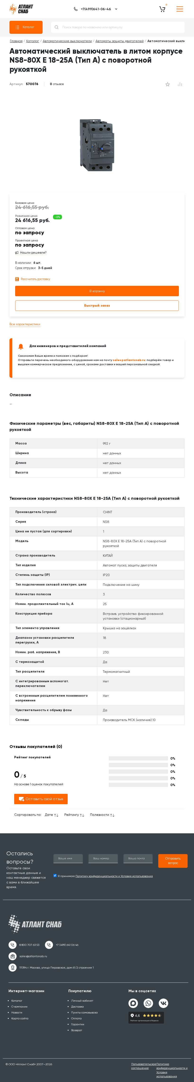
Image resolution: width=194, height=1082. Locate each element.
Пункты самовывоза (84, 1012)
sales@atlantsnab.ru (129, 360)
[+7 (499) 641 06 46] (61, 945)
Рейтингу (71, 815)
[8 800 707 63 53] (24, 945)
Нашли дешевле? (33, 252)
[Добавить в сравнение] (167, 84)
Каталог (28, 27)
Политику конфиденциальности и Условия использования (114, 876)
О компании (19, 1006)
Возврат (76, 1030)
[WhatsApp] (148, 1001)
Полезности (99, 815)
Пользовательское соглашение (143, 1066)
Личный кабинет (82, 1000)
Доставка (77, 1006)
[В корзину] (162, 9)
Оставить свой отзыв (44, 799)
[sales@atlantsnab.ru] (28, 956)
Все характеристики (24, 324)
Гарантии (77, 1024)
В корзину (97, 291)
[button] (173, 861)
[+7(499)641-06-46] (95, 9)
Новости (16, 1012)
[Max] (133, 1003)
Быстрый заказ (97, 306)
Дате (49, 815)
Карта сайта (19, 1018)
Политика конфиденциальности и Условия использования (172, 1070)
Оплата (76, 1018)
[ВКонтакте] (163, 1001)
